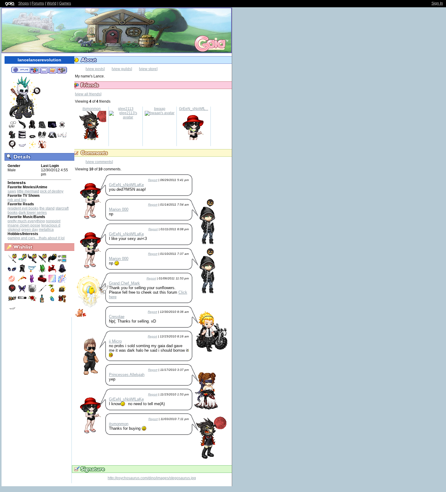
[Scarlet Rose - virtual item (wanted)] (33, 302)
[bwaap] (159, 113)
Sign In (437, 3)
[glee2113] (125, 117)
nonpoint (53, 221)
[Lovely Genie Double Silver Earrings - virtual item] (12, 128)
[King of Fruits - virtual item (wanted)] (53, 302)
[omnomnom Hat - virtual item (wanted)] (33, 292)
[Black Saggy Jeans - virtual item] (42, 128)
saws (12, 191)
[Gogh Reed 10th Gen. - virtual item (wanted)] (53, 292)
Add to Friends (34, 70)
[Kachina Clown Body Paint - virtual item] (22, 138)
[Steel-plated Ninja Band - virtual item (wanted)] (23, 302)
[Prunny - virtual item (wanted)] (33, 282)
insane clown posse (24, 225)
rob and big (17, 200)
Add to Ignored (62, 70)
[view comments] (99, 162)
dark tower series (33, 212)
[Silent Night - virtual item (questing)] (43, 262)
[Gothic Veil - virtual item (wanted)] (62, 272)
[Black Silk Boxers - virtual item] (52, 128)
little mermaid (28, 191)
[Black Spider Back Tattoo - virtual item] (62, 128)
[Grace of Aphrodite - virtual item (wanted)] (13, 282)
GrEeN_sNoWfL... (193, 109)
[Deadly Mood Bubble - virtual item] (12, 148)
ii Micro (115, 341)
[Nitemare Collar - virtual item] (32, 138)
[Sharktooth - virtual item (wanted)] (12, 312)
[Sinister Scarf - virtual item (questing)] (53, 262)
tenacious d (50, 225)
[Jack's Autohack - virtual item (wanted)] (13, 302)
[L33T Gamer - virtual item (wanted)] (62, 262)
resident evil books (23, 208)
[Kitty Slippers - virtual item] (62, 138)
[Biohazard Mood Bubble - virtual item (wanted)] (13, 292)
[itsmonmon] (91, 139)
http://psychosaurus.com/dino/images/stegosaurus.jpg (152, 478)
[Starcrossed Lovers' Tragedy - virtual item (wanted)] (43, 302)
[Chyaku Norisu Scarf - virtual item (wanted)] (53, 272)
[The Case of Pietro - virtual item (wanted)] (62, 292)
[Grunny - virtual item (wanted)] (43, 272)
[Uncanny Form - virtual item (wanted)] (53, 282)
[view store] (148, 69)
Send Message (43, 70)
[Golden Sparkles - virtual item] (32, 148)
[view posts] (95, 69)
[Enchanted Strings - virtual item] (42, 148)
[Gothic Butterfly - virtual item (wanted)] (23, 292)
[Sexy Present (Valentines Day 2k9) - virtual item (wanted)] (43, 282)
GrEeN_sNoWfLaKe (126, 185)
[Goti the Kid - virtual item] (12, 138)
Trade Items (52, 70)
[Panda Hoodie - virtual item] (52, 138)
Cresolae (116, 316)
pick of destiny (51, 191)
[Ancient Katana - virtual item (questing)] (13, 262)
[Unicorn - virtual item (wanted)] (62, 282)
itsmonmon (92, 109)
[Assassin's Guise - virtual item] (32, 128)
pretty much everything (26, 221)
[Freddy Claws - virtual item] (42, 138)
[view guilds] (122, 69)
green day (29, 229)
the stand (47, 208)
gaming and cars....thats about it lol (36, 238)
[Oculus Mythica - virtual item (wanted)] (13, 272)
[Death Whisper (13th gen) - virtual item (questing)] (33, 262)
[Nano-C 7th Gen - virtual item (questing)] (23, 262)
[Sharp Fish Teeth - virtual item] (22, 148)
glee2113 (125, 109)
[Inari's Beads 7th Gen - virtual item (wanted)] (33, 272)
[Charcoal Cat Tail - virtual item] (22, 128)
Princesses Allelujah (126, 374)
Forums (38, 3)
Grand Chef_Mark (124, 283)
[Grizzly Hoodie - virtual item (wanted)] (23, 272)
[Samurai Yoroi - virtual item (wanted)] (62, 302)
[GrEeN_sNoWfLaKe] (193, 139)
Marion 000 (118, 209)
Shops (23, 3)
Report (152, 180)
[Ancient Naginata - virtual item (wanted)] (43, 292)
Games (65, 3)
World (51, 3)
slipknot (14, 229)
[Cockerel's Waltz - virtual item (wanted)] (23, 282)
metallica (46, 229)
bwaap (159, 109)
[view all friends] (88, 94)
